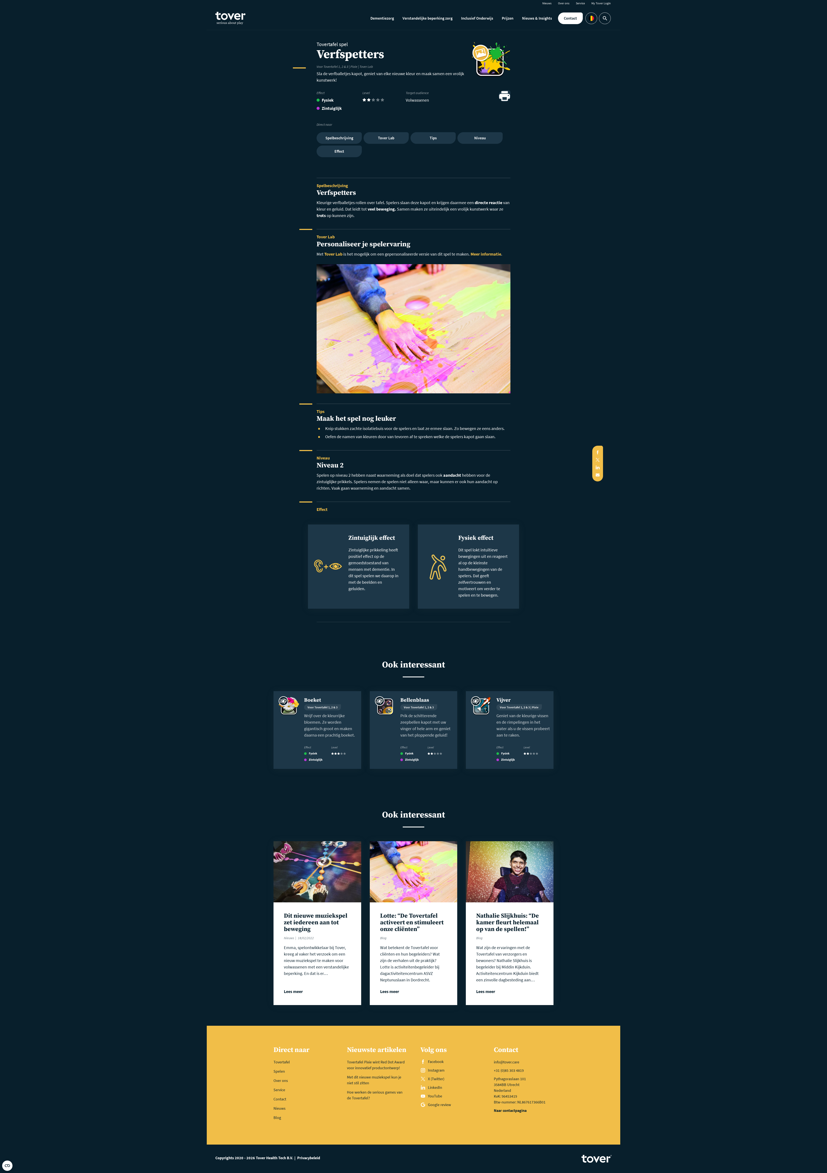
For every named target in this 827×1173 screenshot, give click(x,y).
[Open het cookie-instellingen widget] (7, 1166)
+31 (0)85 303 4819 (509, 1070)
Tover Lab (333, 254)
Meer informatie (486, 254)
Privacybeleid (308, 1157)
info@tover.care (506, 1062)
